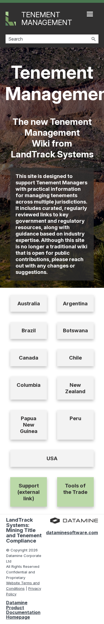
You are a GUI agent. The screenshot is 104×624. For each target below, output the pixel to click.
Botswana (75, 330)
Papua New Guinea (28, 424)
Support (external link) (28, 492)
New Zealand (75, 388)
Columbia (28, 385)
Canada (28, 358)
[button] (93, 38)
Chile (75, 358)
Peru (75, 418)
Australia (28, 303)
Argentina (75, 303)
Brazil (29, 330)
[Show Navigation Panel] (90, 14)
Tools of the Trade (75, 488)
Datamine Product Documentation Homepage (23, 610)
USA (52, 458)
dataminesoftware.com (72, 532)
